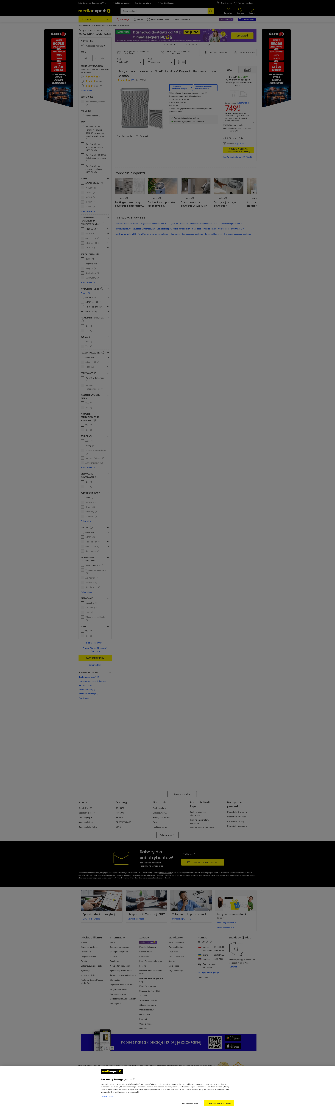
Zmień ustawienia (190, 1103)
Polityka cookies (107, 1096)
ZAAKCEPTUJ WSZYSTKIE (219, 1103)
